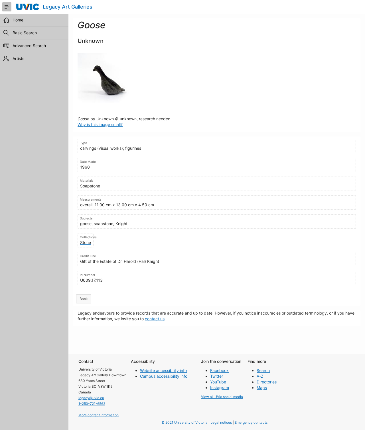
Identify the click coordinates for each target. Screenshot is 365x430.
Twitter (216, 376)
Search (263, 370)
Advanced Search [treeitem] (29, 45)
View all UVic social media (222, 397)
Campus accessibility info (163, 376)
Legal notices (221, 422)
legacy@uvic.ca (91, 398)
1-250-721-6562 (91, 403)
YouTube (218, 381)
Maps (262, 387)
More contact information (98, 415)
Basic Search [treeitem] (25, 32)
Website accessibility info (163, 370)
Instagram (219, 387)
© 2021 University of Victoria (184, 422)
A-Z (260, 376)
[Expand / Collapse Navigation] (6, 6)
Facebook (219, 370)
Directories (267, 381)
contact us (155, 318)
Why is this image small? (100, 124)
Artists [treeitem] (18, 58)
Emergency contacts (251, 422)
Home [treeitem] (18, 19)
